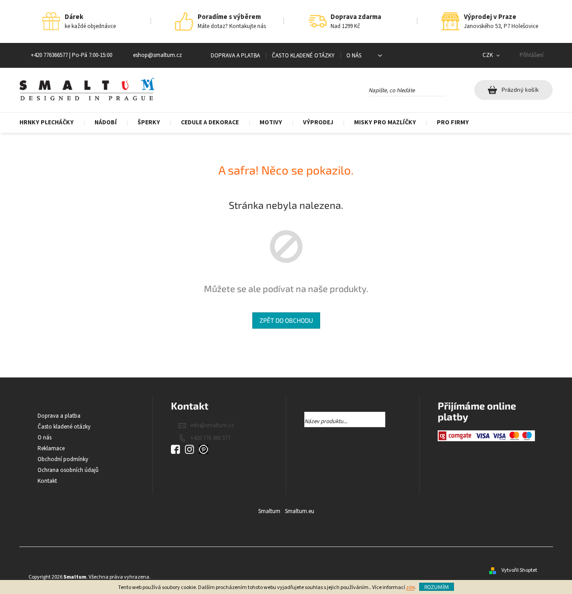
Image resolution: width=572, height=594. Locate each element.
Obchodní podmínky (63, 459)
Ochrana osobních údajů (68, 470)
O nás (353, 56)
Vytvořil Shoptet (519, 570)
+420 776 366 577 (210, 438)
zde (410, 587)
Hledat (454, 88)
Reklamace (51, 448)
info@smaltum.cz (212, 425)
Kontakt (47, 481)
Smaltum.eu (299, 511)
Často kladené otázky (303, 56)
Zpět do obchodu (286, 320)
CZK (488, 55)
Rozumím (436, 587)
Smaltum (269, 511)
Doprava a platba (235, 56)
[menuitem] (51, 122)
